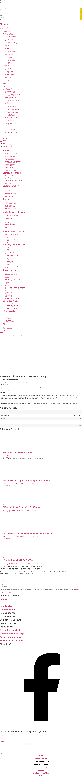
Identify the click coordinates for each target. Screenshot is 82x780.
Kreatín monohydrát (10, 202)
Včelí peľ (10, 68)
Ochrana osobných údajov (12, 633)
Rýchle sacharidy (9, 178)
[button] (41, 85)
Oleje (6, 69)
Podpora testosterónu (13, 42)
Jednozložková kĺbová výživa (12, 273)
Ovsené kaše (11, 79)
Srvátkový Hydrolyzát (13, 50)
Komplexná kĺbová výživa (11, 274)
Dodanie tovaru (7, 609)
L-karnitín (10, 57)
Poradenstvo (6, 606)
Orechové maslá (9, 71)
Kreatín (7, 47)
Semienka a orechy (9, 290)
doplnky (41, 770)
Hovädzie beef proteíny (11, 153)
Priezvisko (2, 580)
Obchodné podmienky (11, 630)
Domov (2, 336)
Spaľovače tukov (9, 54)
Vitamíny (10, 62)
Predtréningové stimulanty (14, 43)
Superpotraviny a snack (11, 66)
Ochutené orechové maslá (11, 305)
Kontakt (4, 83)
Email (1, 584)
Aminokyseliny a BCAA (10, 36)
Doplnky (5, 82)
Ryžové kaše (11, 80)
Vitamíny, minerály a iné (11, 60)
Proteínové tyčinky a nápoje (12, 76)
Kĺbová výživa (11, 63)
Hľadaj (1, 15)
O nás (3, 602)
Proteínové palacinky (10, 74)
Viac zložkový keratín (10, 203)
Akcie (4, 30)
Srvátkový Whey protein (13, 53)
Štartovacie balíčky (7, 145)
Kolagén (7, 45)
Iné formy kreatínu (9, 205)
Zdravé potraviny (7, 65)
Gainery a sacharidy (10, 34)
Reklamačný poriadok (10, 637)
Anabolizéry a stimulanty (11, 40)
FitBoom (22, 387)
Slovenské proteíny (7, 31)
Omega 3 (7, 253)
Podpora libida (8, 218)
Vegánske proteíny (9, 159)
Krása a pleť (8, 277)
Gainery (7, 177)
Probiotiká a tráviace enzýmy (12, 255)
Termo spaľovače (12, 59)
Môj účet (4, 24)
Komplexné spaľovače (13, 56)
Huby (6, 256)
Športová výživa (7, 33)
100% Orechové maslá (13, 73)
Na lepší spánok (9, 250)
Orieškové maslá (11, 301)
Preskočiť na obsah (4, 0)
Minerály (7, 249)
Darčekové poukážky (8, 328)
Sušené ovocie (8, 292)
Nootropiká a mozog (10, 252)
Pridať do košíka (7, 485)
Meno (1, 575)
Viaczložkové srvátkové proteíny (13, 161)
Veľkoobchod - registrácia (12, 640)
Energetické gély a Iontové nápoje (13, 175)
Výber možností (6, 457)
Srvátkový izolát (12, 51)
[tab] (42, 388)
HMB (6, 219)
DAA (6, 221)
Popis (4, 388)
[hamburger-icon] (1, 142)
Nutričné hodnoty (7, 390)
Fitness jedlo (8, 77)
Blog (4, 330)
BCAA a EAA (11, 39)
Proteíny (7, 48)
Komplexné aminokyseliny (14, 37)
